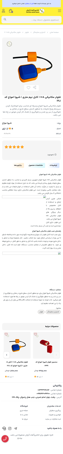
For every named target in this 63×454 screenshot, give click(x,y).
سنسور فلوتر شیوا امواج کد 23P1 (46, 364)
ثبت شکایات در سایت (53, 419)
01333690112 (43, 390)
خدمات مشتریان (54, 406)
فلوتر (27, 32)
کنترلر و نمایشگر (39, 32)
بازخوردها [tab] (18, 165)
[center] (5, 20)
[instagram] (10, 429)
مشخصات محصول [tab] (36, 165)
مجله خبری (24, 410)
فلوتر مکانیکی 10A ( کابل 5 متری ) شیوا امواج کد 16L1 (17, 364)
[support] (4, 429)
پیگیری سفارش (55, 410)
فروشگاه (24, 406)
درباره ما (25, 419)
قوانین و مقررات (55, 414)
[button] (56, 355)
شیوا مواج (7, 123)
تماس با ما (24, 414)
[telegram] (15, 429)
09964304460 (43, 393)
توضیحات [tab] (53, 165)
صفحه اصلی (54, 32)
